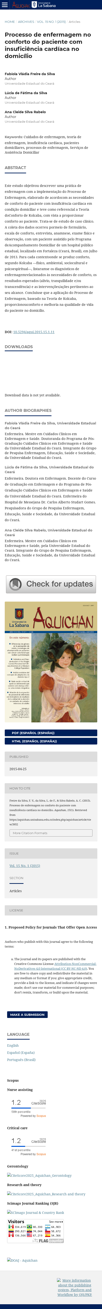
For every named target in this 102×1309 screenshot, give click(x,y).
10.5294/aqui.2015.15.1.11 (34, 332)
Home (10, 22)
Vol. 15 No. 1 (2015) (51, 22)
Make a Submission (27, 1015)
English (13, 1045)
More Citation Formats (30, 833)
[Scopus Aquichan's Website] (46, 1194)
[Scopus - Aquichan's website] (28, 1118)
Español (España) (21, 1052)
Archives (26, 22)
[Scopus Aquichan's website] (28, 1157)
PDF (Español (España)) (33, 733)
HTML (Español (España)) (34, 741)
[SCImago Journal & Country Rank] (35, 1212)
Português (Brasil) (21, 1059)
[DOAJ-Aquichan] (22, 1260)
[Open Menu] (4, 5)
